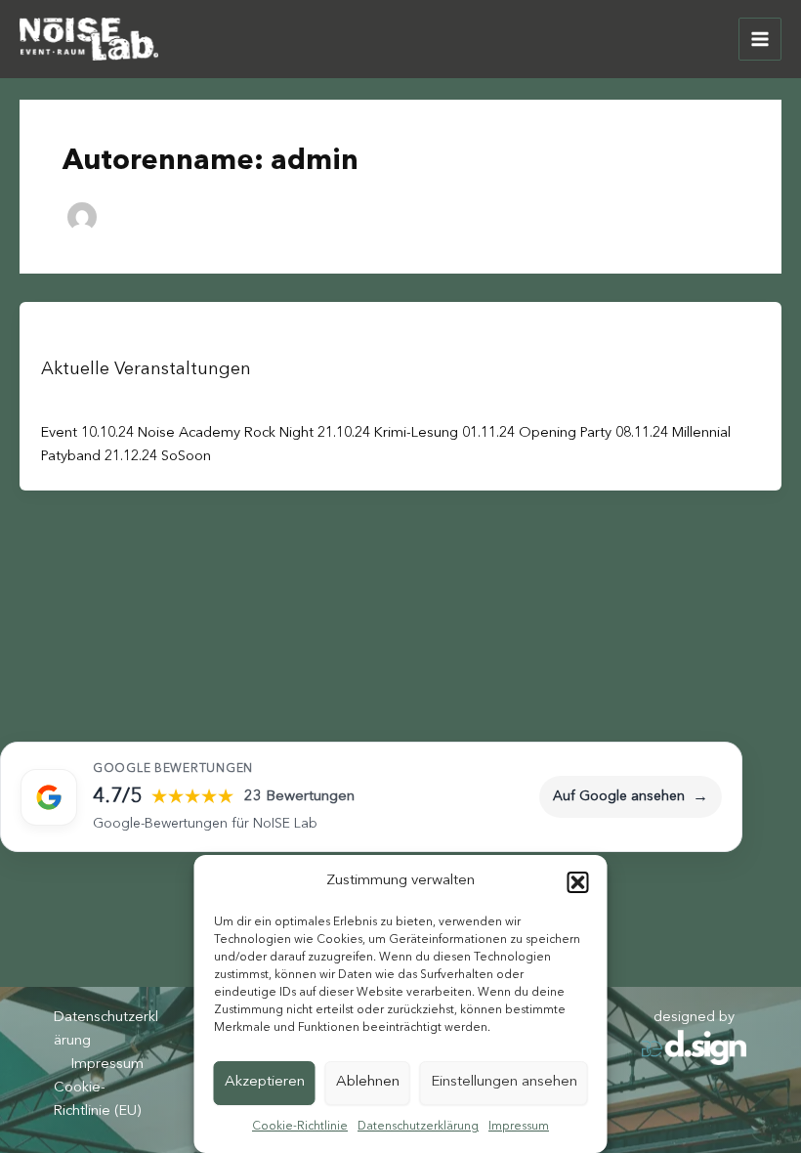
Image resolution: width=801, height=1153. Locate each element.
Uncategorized (84, 334)
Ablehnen (368, 1082)
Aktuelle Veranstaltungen (146, 369)
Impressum (518, 1126)
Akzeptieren (265, 1082)
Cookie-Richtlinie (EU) (97, 1100)
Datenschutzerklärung (418, 1126)
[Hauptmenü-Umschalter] (759, 39)
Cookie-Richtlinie (300, 1126)
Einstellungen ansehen (504, 1082)
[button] (578, 882)
